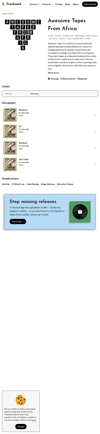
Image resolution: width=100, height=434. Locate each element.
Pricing (58, 4)
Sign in (76, 4)
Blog (67, 4)
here (34, 420)
